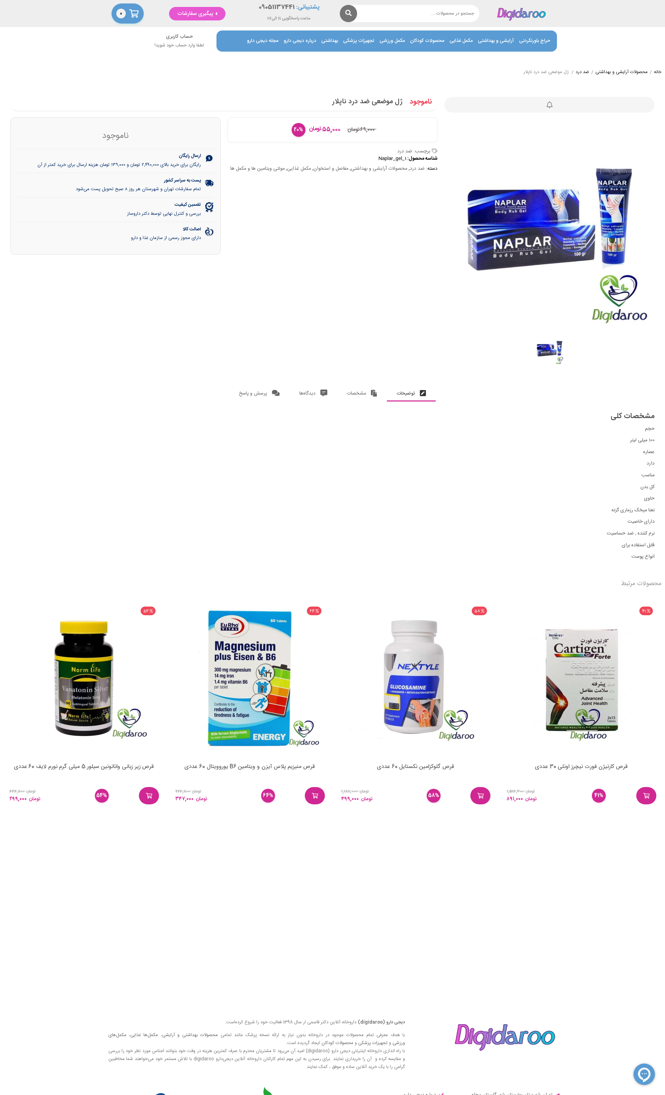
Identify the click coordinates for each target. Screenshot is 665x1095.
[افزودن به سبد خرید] (646, 795)
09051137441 (277, 7)
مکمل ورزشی (392, 41)
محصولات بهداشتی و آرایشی (190, 1035)
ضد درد (582, 72)
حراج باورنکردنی (534, 41)
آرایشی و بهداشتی (496, 41)
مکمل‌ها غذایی (144, 1035)
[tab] (411, 391)
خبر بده (550, 105)
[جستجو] (348, 13)
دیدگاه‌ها (308, 393)
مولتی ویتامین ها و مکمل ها (257, 169)
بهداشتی (329, 41)
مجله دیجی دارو (262, 41)
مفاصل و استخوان (330, 169)
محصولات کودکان (427, 41)
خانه (658, 72)
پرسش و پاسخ (253, 393)
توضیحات (406, 393)
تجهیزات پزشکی (358, 41)
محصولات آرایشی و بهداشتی (621, 72)
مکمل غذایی (461, 41)
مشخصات (357, 393)
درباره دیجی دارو (300, 41)
